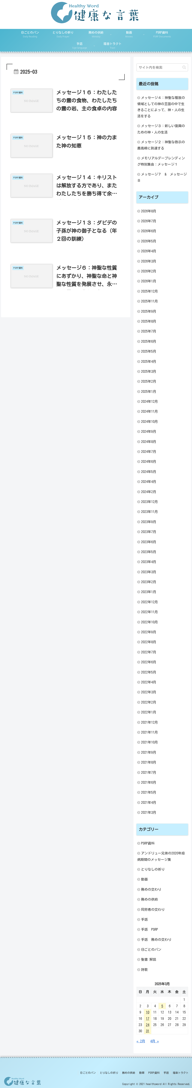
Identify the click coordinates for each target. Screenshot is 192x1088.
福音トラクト (180, 1072)
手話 (166, 1072)
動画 (141, 1072)
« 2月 (140, 1041)
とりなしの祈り (109, 1072)
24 (147, 1024)
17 (147, 1018)
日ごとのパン (88, 1072)
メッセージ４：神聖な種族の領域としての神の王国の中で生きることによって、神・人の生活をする (161, 107)
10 (147, 1012)
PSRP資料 (154, 1072)
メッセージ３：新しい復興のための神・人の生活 (161, 129)
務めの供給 (128, 1072)
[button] (184, 67)
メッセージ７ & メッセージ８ (162, 177)
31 (147, 1031)
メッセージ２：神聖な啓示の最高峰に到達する (161, 145)
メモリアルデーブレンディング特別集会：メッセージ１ (161, 161)
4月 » (154, 1041)
